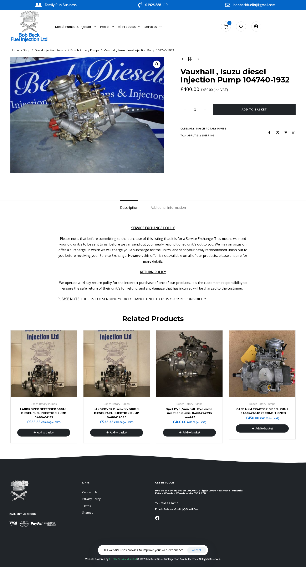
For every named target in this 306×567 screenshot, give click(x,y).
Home (14, 50)
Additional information (168, 207)
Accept (196, 550)
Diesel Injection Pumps (50, 50)
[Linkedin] (294, 132)
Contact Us (89, 492)
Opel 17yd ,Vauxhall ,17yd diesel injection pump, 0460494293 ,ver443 (189, 413)
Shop (26, 50)
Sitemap (87, 512)
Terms (86, 506)
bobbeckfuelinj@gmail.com (254, 5)
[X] (277, 132)
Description (129, 207)
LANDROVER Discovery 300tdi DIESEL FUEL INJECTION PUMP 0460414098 (116, 413)
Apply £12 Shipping (201, 135)
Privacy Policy (91, 499)
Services (150, 26)
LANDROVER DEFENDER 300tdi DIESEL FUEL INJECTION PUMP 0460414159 (43, 413)
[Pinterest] (285, 132)
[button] (156, 64)
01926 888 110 (156, 5)
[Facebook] (269, 132)
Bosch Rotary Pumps (85, 50)
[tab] (129, 207)
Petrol (104, 26)
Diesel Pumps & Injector (73, 26)
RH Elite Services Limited (123, 559)
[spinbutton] (195, 110)
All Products (127, 26)
